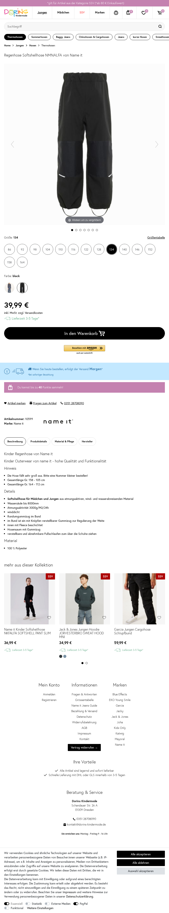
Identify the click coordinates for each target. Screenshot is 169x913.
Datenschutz (84, 717)
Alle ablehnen (141, 863)
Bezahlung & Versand (84, 711)
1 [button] (82, 663)
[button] (84, 349)
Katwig (120, 733)
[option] (84, 3)
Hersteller (87, 441)
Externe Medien (60, 904)
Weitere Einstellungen (40, 908)
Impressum (84, 733)
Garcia (120, 705)
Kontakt (84, 739)
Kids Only (120, 728)
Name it (120, 744)
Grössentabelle (84, 700)
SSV (82, 12)
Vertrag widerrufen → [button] (84, 747)
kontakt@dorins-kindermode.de (86, 824)
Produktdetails (39, 441)
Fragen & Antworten (84, 694)
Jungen (42, 12)
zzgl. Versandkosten (30, 313)
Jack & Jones (119, 717)
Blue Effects (120, 694)
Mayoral (120, 739)
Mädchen (63, 12)
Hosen (32, 45)
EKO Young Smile (119, 700)
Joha (120, 722)
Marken (100, 12)
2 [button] (87, 663)
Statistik (37, 904)
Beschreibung (15, 441)
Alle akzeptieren (141, 854)
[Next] (156, 144)
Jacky (119, 711)
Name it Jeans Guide (84, 705)
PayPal (84, 904)
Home (7, 45)
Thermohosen (48, 45)
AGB (84, 728)
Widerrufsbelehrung (84, 722)
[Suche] (160, 26)
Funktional (17, 908)
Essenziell (16, 904)
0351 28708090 (74, 403)
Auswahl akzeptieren (141, 871)
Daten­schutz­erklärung (79, 896)
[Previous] (12, 144)
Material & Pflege (64, 441)
